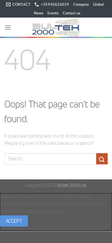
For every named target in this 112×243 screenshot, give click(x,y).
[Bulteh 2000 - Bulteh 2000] (56, 27)
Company (81, 4)
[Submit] (102, 158)
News (38, 13)
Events (53, 13)
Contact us (71, 13)
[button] (7, 27)
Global (98, 4)
